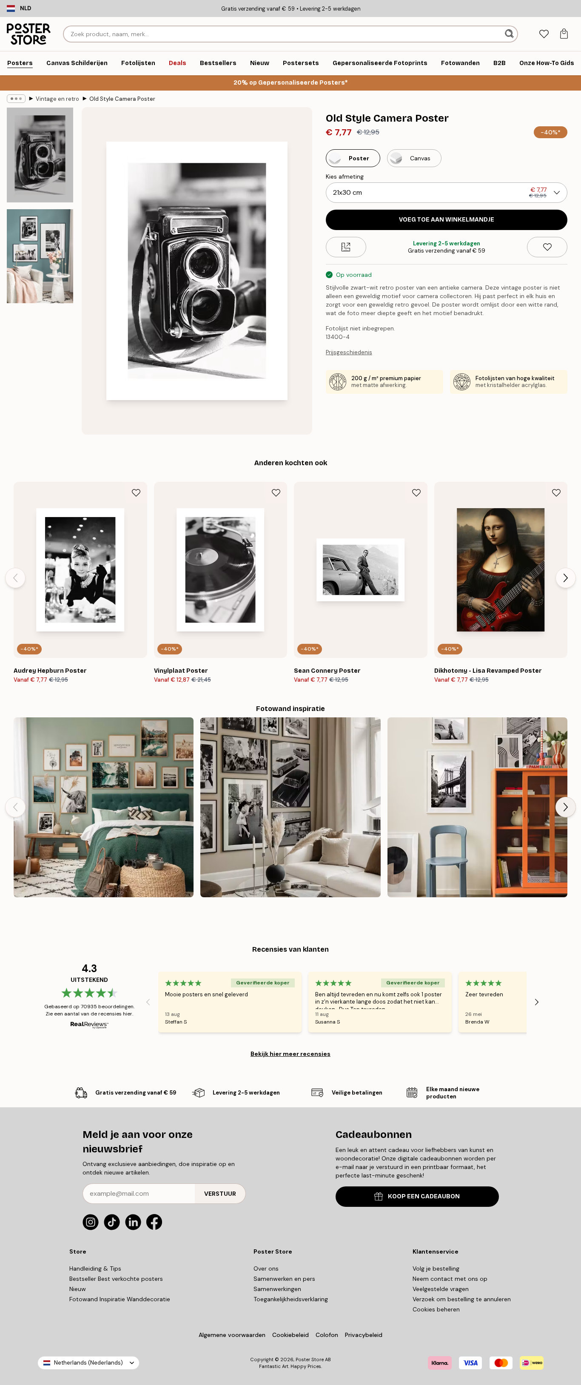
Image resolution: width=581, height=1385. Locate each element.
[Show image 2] (40, 256)
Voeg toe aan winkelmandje (446, 219)
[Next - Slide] (565, 578)
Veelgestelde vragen (441, 1289)
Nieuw (77, 1289)
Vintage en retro (57, 98)
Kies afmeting (345, 176)
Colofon (327, 1335)
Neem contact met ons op (450, 1279)
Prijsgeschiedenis (349, 352)
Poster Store (310, 1359)
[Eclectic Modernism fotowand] (477, 807)
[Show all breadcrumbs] (16, 98)
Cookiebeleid (290, 1335)
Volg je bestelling (436, 1268)
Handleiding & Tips (95, 1268)
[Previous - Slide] (15, 578)
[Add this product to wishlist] (547, 247)
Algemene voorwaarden (232, 1335)
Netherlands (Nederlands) (88, 1362)
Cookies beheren (436, 1309)
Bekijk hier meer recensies (290, 1054)
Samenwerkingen (277, 1289)
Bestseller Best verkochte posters (116, 1279)
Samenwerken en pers (284, 1279)
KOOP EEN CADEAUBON (424, 1196)
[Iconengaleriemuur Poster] (290, 807)
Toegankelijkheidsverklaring (290, 1299)
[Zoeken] (510, 34)
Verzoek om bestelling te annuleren (462, 1299)
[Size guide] (346, 247)
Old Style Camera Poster (122, 98)
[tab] (544, 34)
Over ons (266, 1268)
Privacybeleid (363, 1335)
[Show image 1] (40, 155)
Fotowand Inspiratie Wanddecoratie (119, 1299)
